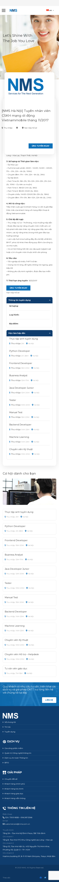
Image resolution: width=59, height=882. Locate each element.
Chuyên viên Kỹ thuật (21, 449)
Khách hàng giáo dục (14, 793)
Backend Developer (20, 424)
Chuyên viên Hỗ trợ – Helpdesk (22, 654)
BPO (7, 762)
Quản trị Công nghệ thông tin (18, 753)
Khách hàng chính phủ (15, 784)
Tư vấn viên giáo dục (16, 668)
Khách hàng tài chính (14, 789)
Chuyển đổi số (11, 779)
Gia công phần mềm (14, 748)
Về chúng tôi (10, 722)
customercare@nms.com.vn (17, 824)
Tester (12, 400)
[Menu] (3, 10)
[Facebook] (40, 877)
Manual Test (15, 412)
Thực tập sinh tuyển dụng (23, 338)
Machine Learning (19, 437)
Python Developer (19, 351)
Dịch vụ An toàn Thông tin (16, 758)
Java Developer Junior (21, 388)
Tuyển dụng (10, 732)
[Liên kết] (13, 10)
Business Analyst (18, 375)
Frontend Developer (20, 363)
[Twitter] (45, 877)
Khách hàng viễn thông (15, 798)
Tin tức (8, 727)
